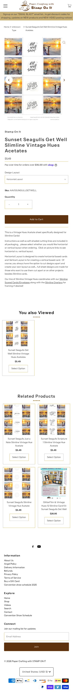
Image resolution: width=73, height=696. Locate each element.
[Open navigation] (5, 6)
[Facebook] (33, 546)
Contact (8, 612)
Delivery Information (14, 567)
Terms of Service (12, 578)
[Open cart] (69, 5)
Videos (7, 605)
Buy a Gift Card (12, 581)
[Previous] (9, 80)
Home (6, 27)
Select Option (18, 368)
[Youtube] (39, 546)
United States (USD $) (35, 671)
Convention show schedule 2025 (20, 584)
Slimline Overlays (53, 282)
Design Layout (12, 172)
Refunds (8, 571)
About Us (8, 560)
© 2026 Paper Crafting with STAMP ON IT (25, 661)
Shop (6, 601)
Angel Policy (10, 564)
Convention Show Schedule (18, 615)
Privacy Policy (11, 574)
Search (7, 608)
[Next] (64, 80)
